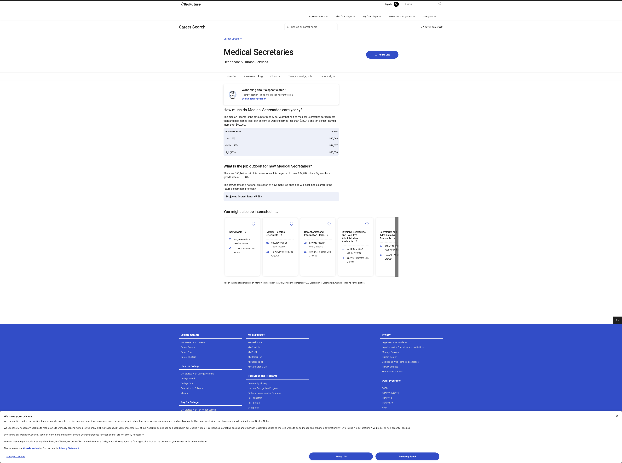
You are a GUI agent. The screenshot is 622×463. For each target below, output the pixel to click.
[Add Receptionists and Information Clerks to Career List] (329, 224)
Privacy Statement (69, 448)
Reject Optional (407, 456)
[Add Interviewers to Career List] (253, 224)
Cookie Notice (31, 448)
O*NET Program (286, 283)
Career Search (192, 27)
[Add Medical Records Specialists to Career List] (291, 224)
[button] (225, 247)
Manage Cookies (15, 456)
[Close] (617, 415)
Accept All (341, 456)
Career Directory (233, 38)
